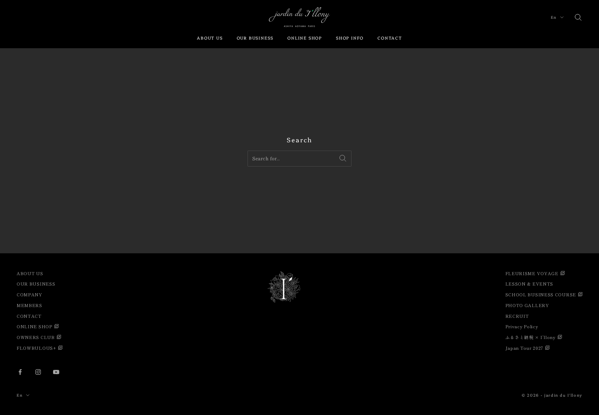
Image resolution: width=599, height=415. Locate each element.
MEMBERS (29, 305)
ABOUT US (210, 38)
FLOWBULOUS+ (36, 348)
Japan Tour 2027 (524, 348)
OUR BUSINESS (255, 38)
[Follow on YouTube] (56, 372)
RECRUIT (517, 316)
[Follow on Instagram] (38, 372)
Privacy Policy (521, 326)
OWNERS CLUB (36, 337)
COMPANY (29, 294)
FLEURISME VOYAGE (531, 273)
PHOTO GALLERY (527, 305)
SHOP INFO (350, 38)
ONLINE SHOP (304, 38)
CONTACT (389, 38)
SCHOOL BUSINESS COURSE (540, 294)
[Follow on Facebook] (20, 372)
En (554, 17)
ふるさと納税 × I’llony (530, 337)
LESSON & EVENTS (529, 283)
